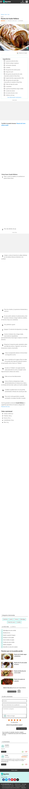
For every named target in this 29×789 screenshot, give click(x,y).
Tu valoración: (14, 722)
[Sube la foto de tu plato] (19, 691)
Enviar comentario (21, 729)
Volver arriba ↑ (14, 770)
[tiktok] (17, 779)
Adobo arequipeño (7, 645)
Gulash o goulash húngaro (9, 635)
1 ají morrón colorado (10, 65)
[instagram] (9, 779)
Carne (6, 14)
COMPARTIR (22, 2)
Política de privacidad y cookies (8, 786)
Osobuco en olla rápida (8, 638)
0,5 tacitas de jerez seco (11, 93)
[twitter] (6, 779)
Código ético (23, 787)
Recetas (2, 14)
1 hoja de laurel (9, 72)
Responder (4, 751)
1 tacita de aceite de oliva (11, 61)
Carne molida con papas (8, 640)
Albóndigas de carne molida (9, 630)
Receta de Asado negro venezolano (20, 655)
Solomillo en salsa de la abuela (10, 647)
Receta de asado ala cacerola (19, 680)
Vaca (8, 14)
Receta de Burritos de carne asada (20, 672)
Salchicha (5, 619)
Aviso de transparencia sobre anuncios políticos (11, 787)
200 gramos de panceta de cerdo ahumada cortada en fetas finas (13, 75)
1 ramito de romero (10, 91)
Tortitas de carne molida (8, 642)
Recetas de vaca (5, 407)
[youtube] (12, 779)
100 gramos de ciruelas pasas (12, 70)
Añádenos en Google (23, 53)
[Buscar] (27, 2)
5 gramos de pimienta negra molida (14, 89)
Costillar (19, 622)
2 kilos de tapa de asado (11, 84)
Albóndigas (22, 619)
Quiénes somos (17, 784)
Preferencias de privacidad (20, 786)
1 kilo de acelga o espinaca (12, 63)
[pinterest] (15, 779)
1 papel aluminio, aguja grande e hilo (14, 78)
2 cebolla (7, 68)
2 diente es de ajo (9, 95)
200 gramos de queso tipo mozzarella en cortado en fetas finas (13, 81)
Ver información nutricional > (14, 97)
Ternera (16, 619)
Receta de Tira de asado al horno (20, 663)
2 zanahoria (8, 87)
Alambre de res (6, 633)
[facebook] (3, 779)
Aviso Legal (24, 784)
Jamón (11, 619)
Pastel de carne (11, 622)
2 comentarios (20, 20)
